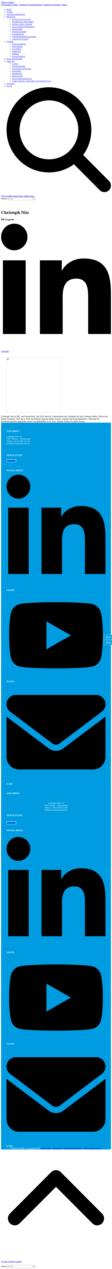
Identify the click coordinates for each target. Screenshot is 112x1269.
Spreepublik (46, 1148)
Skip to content (7, 2)
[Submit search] (34, 198)
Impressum (57, 1148)
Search (4, 198)
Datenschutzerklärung (72, 1148)
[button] (17, 196)
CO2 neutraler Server (93, 1148)
